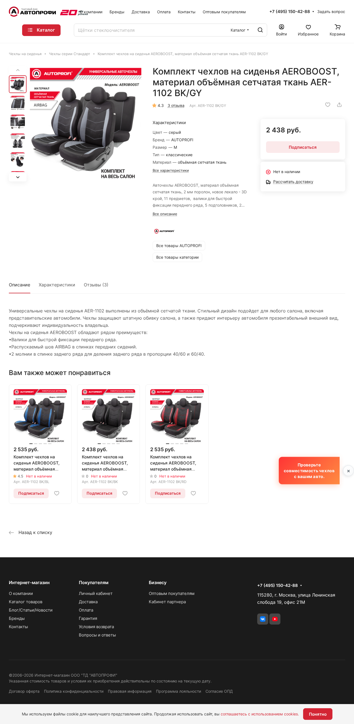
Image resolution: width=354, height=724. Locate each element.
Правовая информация (130, 691)
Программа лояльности (178, 691)
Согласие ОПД (219, 691)
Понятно (318, 714)
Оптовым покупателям (171, 593)
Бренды (17, 618)
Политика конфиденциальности (73, 691)
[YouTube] (274, 619)
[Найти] (260, 30)
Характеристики (57, 284)
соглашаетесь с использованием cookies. (260, 714)
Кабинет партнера (167, 601)
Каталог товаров (25, 601)
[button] (18, 177)
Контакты (18, 626)
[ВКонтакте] (262, 619)
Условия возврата (96, 626)
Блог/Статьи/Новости (31, 610)
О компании (21, 593)
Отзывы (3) (96, 284)
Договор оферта (24, 691)
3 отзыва (176, 105)
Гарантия (88, 618)
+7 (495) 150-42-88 (289, 11)
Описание (19, 284)
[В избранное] (328, 105)
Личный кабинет (96, 593)
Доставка (88, 601)
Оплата (86, 610)
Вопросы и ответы (97, 635)
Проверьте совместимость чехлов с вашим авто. (309, 470)
